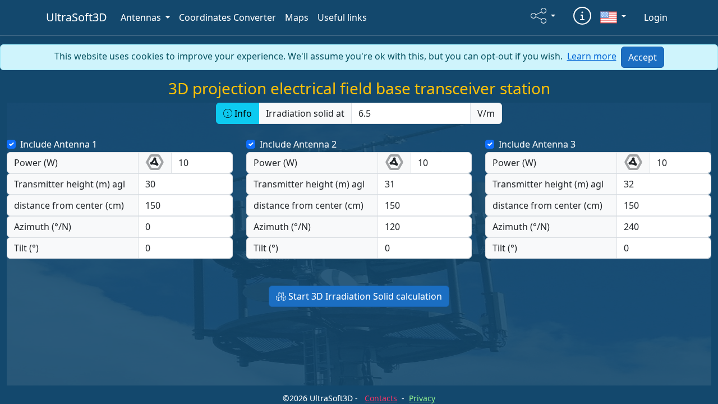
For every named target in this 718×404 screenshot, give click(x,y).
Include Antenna (55, 144)
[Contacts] (582, 15)
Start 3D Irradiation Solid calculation (364, 296)
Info (242, 113)
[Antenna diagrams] (147, 162)
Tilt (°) (26, 248)
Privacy (422, 398)
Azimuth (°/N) (42, 227)
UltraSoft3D (76, 17)
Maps (297, 17)
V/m (486, 113)
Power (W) (36, 163)
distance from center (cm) (69, 205)
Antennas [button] (142, 17)
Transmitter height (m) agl (69, 184)
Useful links (342, 17)
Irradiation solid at (305, 113)
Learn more (591, 56)
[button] (543, 15)
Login (656, 17)
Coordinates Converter (227, 17)
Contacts (381, 398)
